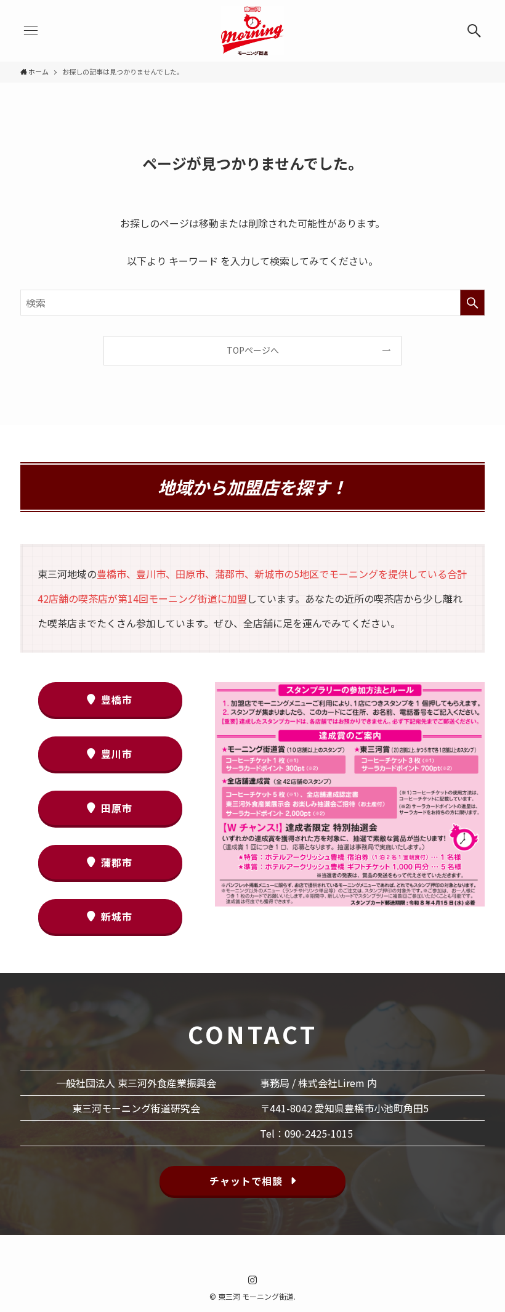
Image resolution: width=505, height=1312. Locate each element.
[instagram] (252, 1280)
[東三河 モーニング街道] (252, 31)
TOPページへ (253, 350)
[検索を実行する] (472, 303)
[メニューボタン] (31, 31)
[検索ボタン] (474, 31)
